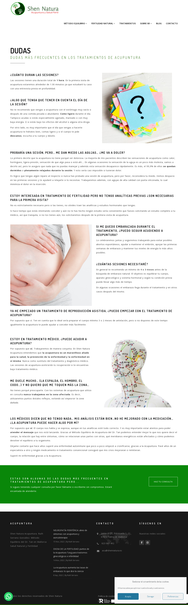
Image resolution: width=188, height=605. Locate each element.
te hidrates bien (31, 131)
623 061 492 (108, 543)
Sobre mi (145, 23)
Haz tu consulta (163, 481)
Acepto (128, 596)
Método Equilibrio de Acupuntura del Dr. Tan (96, 432)
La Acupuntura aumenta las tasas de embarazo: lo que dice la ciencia (70, 569)
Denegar (150, 596)
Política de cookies (107, 596)
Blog (159, 23)
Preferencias (173, 596)
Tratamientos (127, 23)
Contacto (172, 23)
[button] (8, 596)
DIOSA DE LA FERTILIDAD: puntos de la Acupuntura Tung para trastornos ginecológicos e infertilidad (71, 552)
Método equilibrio (74, 23)
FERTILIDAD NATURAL (102, 23)
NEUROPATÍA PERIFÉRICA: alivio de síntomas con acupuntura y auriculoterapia (70, 534)
